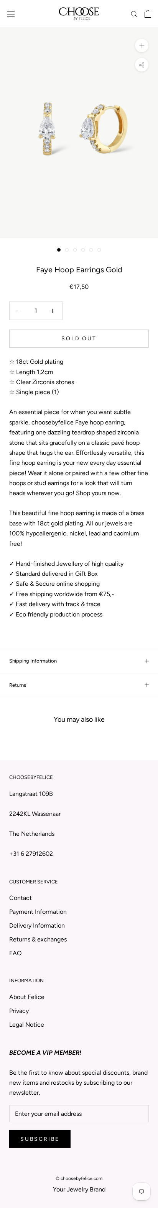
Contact (20, 897)
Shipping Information (33, 661)
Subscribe (39, 1139)
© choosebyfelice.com (79, 1178)
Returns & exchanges (38, 939)
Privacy (19, 1010)
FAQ (15, 953)
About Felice (26, 997)
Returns (17, 685)
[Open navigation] (11, 14)
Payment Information (38, 911)
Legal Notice (26, 1024)
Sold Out (78, 338)
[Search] (134, 13)
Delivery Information (37, 925)
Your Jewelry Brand (79, 1189)
